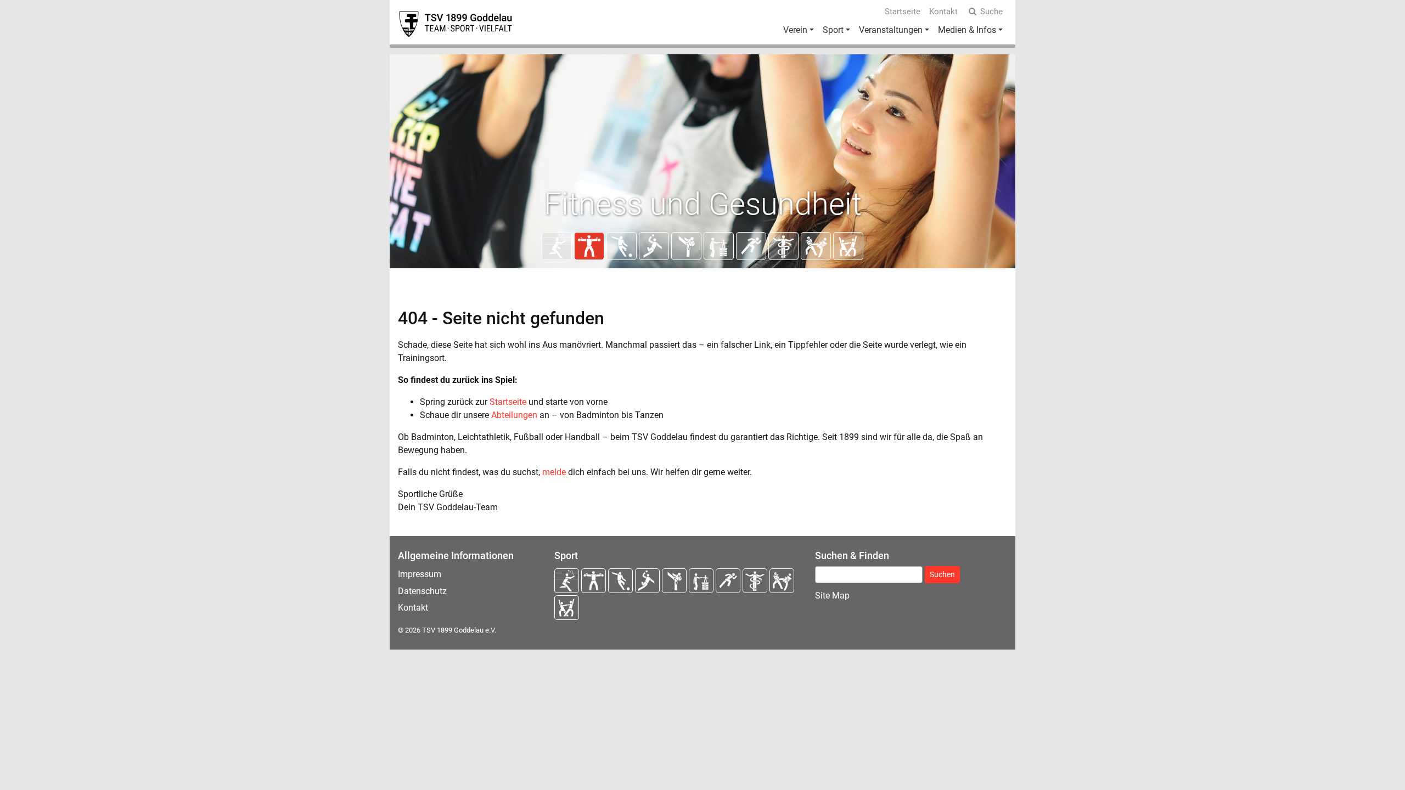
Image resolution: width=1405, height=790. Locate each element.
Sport (833, 30)
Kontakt (943, 11)
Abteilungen (514, 415)
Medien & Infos (967, 30)
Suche (991, 11)
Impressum (419, 574)
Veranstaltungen (891, 30)
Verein (795, 30)
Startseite (902, 11)
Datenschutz (422, 591)
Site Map (832, 595)
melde (554, 472)
